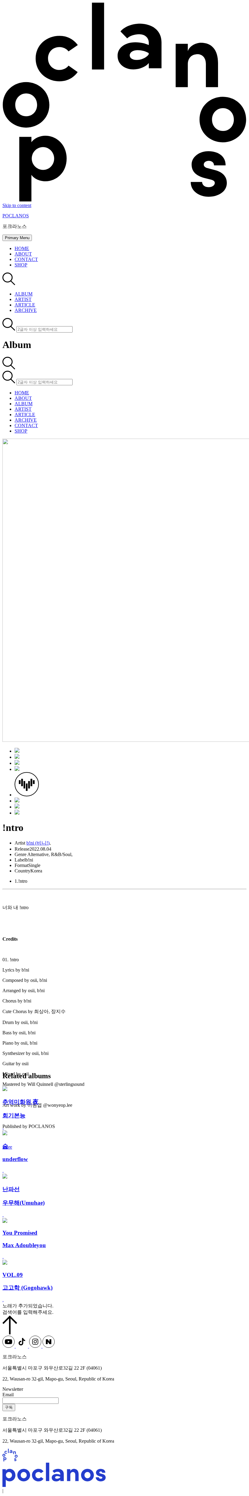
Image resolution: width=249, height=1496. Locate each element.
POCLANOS (15, 215)
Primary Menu (17, 238)
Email (8, 1394)
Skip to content (16, 205)
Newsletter (12, 1389)
